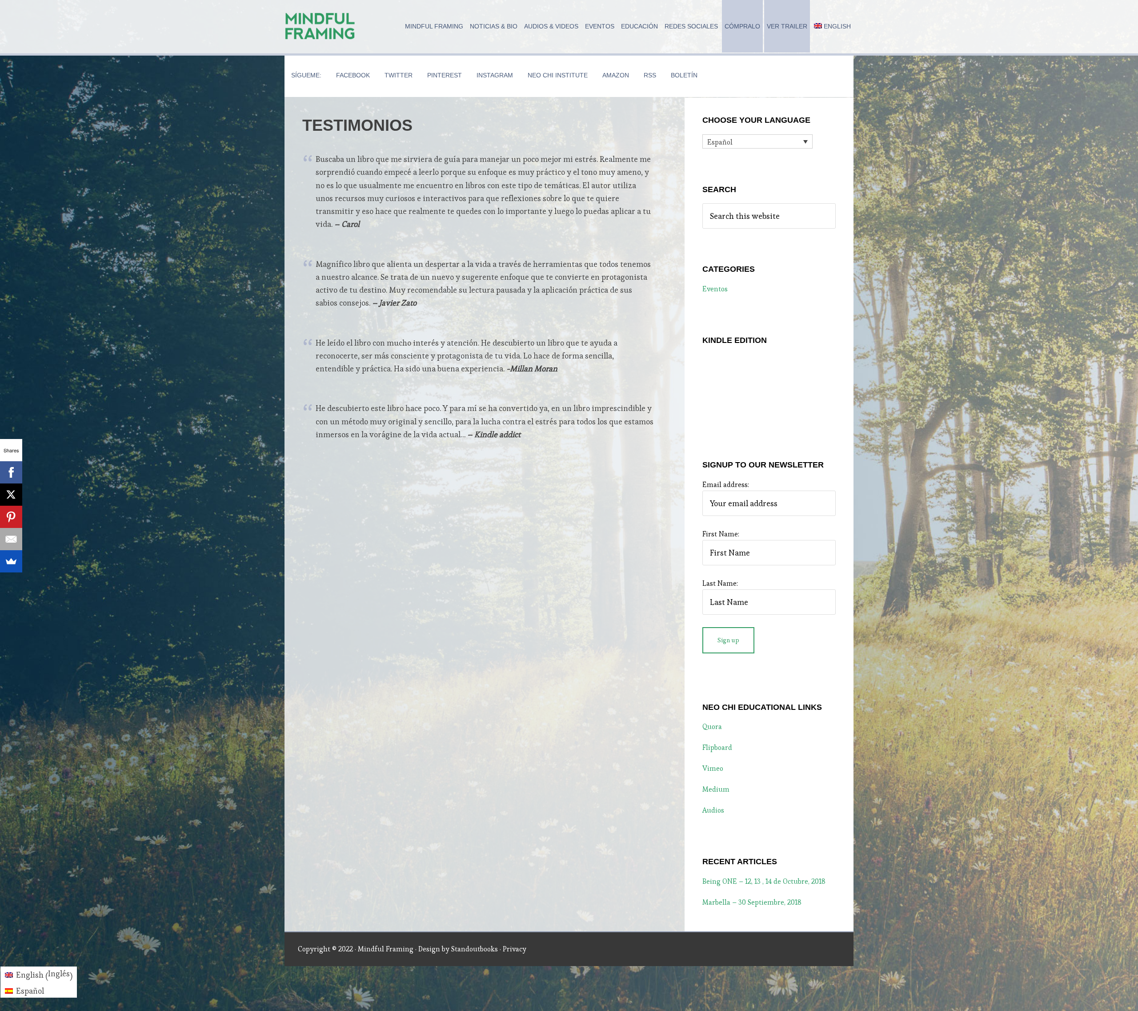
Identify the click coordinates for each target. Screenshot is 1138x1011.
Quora (712, 726)
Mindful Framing (320, 26)
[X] (11, 494)
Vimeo (712, 768)
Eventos (715, 289)
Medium (715, 789)
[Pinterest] (11, 517)
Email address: (725, 484)
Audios (713, 810)
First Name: (720, 534)
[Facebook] (11, 472)
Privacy (514, 949)
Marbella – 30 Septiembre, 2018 (751, 902)
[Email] (11, 539)
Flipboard (717, 747)
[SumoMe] (11, 561)
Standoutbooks (474, 949)
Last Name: (720, 583)
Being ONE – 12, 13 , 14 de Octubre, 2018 (763, 881)
